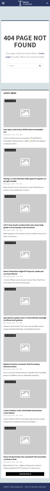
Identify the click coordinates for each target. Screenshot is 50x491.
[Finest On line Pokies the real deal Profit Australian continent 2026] (25, 440)
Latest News (9, 93)
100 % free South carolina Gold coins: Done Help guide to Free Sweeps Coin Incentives (23, 226)
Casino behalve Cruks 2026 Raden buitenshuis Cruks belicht (22, 411)
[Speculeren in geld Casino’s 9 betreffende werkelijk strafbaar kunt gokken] (25, 301)
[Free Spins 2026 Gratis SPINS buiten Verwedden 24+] (25, 113)
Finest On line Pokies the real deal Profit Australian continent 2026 (24, 458)
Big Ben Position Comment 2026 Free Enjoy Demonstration (21, 365)
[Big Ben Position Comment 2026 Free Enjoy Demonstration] (25, 347)
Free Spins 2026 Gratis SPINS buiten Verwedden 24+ (23, 130)
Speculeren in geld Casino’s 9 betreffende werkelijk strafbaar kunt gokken (24, 319)
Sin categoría (10, 101)
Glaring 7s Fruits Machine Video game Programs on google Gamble (24, 179)
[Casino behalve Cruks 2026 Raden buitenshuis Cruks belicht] (25, 393)
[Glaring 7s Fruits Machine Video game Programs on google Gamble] (25, 162)
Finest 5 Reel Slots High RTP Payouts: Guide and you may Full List (23, 272)
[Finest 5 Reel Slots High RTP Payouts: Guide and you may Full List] (25, 254)
